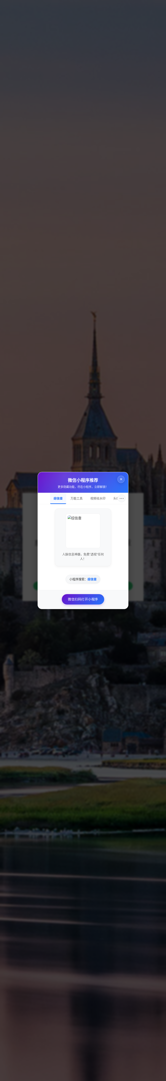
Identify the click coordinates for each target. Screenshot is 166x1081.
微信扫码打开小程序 (83, 599)
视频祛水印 (97, 498)
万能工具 (76, 498)
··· (122, 498)
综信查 (58, 498)
